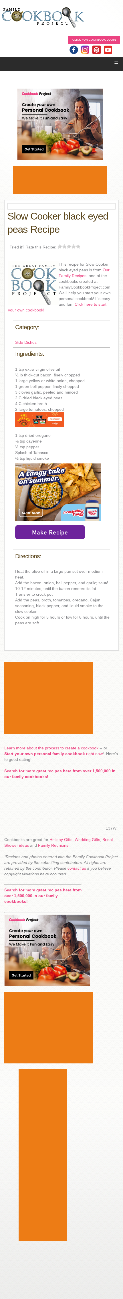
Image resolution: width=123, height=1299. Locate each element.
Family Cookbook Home (42, 18)
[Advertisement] (60, 180)
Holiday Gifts (60, 839)
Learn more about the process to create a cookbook (51, 748)
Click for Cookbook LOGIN (94, 39)
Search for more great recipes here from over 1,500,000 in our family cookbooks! (43, 896)
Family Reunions (53, 845)
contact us (77, 868)
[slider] (68, 246)
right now (53, 753)
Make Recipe (50, 532)
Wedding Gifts (87, 839)
